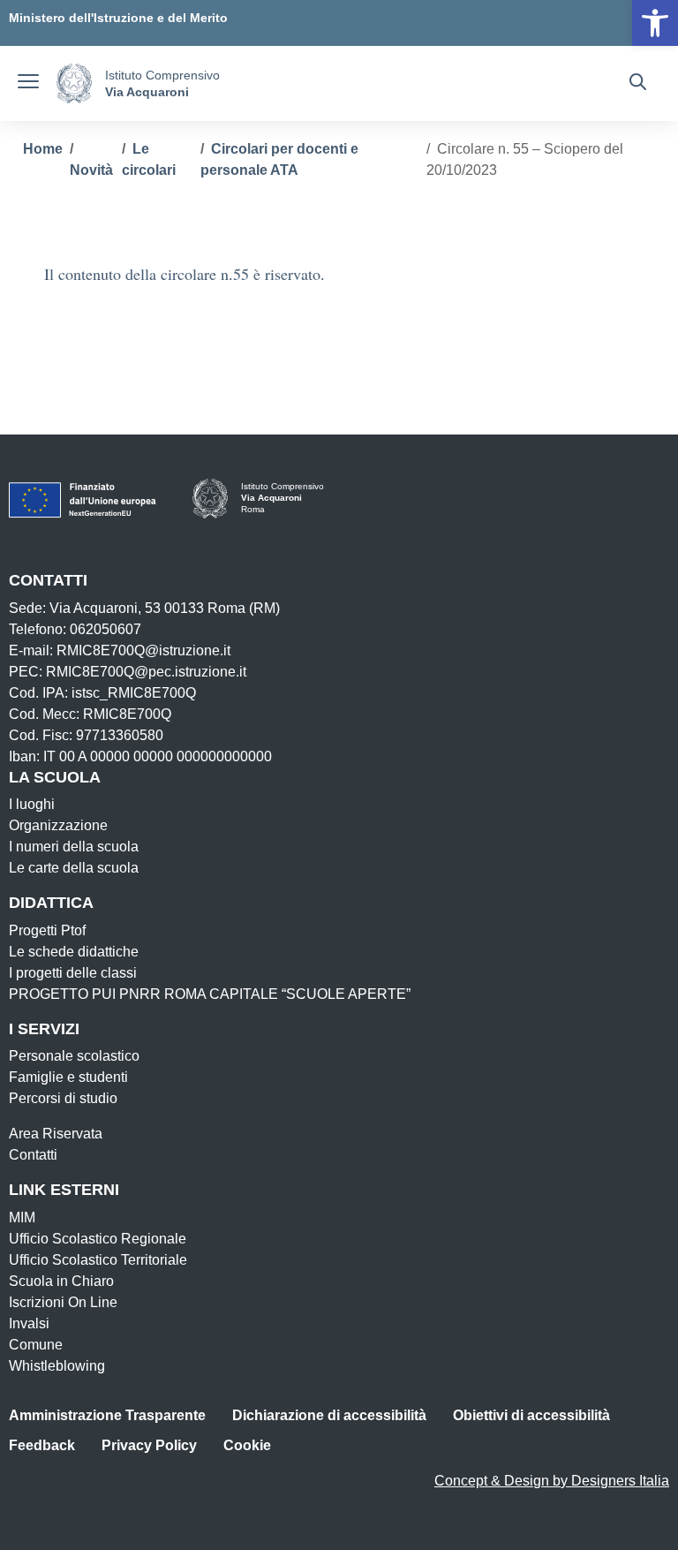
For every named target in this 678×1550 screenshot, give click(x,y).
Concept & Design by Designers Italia (551, 1480)
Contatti (33, 1154)
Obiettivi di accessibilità (531, 1415)
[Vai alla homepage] (74, 83)
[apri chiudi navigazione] (28, 84)
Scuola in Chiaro (61, 1281)
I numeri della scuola (74, 846)
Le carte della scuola (74, 867)
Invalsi (29, 1323)
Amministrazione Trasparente (107, 1415)
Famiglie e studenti (68, 1077)
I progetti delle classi (73, 972)
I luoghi (32, 804)
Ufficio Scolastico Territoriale (98, 1259)
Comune (36, 1344)
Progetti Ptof (47, 930)
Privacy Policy (149, 1445)
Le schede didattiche (74, 951)
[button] (655, 23)
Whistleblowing (57, 1365)
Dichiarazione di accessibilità (329, 1415)
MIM (22, 1217)
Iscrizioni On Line (63, 1302)
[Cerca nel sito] (638, 83)
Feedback (42, 1445)
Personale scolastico (74, 1055)
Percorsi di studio (63, 1098)
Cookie (247, 1445)
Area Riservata (55, 1133)
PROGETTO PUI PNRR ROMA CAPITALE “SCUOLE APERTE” (210, 994)
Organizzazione (58, 825)
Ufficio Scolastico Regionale (97, 1238)
